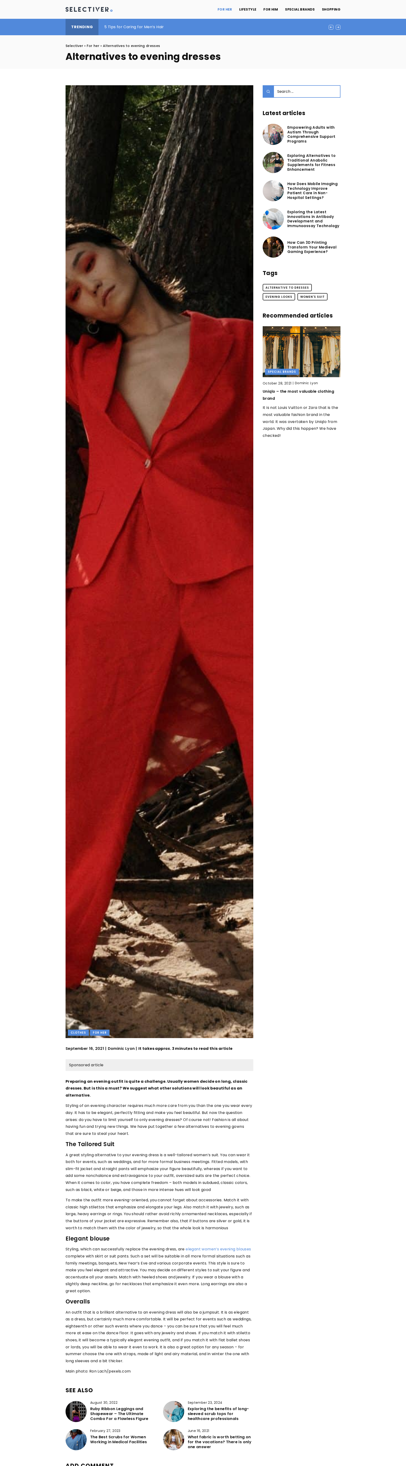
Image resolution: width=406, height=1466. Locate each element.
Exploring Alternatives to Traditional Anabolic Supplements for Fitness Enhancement (311, 162)
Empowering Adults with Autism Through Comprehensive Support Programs (311, 134)
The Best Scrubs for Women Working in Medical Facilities (118, 1440)
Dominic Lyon (121, 1049)
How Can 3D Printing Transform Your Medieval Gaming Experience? (311, 247)
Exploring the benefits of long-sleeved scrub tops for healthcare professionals (218, 1414)
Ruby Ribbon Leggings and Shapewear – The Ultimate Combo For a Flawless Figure (119, 1414)
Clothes (78, 1033)
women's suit (312, 297)
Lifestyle (248, 9)
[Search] (268, 91)
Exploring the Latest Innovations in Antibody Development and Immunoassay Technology (313, 219)
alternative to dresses (287, 288)
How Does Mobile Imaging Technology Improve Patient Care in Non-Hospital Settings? (312, 191)
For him (270, 9)
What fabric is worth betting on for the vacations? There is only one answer (220, 1442)
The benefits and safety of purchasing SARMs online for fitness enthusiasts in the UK (185, 27)
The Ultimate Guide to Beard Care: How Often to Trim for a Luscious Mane (297, 398)
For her (225, 9)
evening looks (278, 297)
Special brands (300, 9)
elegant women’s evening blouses (218, 1249)
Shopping (331, 9)
